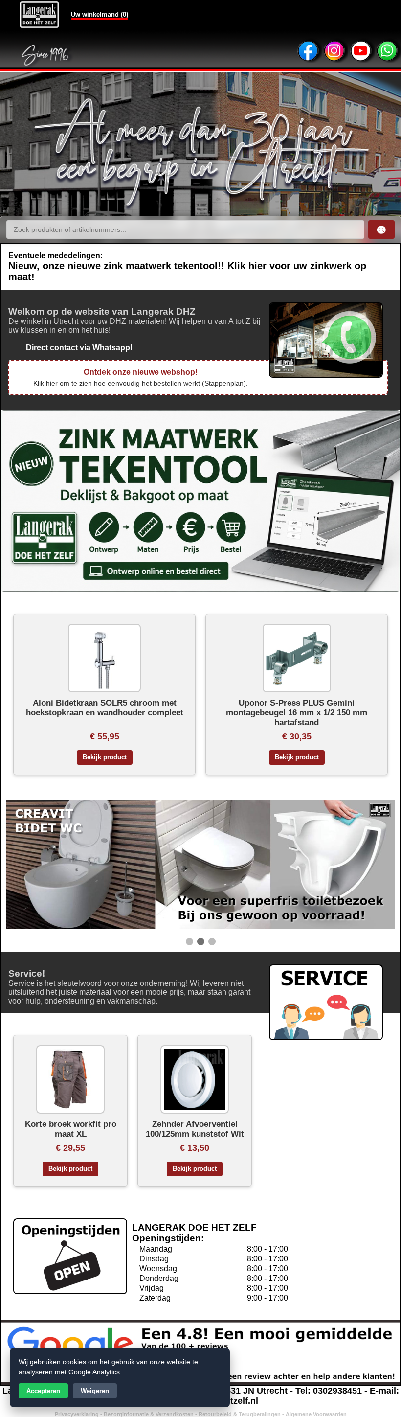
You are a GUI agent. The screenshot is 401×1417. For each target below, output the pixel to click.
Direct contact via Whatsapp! (70, 347)
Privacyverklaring (77, 1414)
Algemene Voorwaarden (316, 1414)
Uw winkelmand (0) (99, 14)
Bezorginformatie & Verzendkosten (149, 1414)
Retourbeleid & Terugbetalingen (240, 1414)
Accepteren (43, 1390)
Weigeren (95, 1390)
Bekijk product (105, 757)
